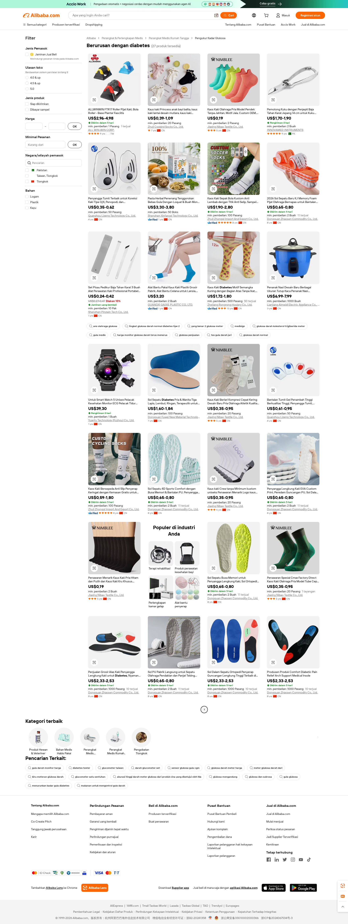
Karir (34, 836)
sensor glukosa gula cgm (186, 768)
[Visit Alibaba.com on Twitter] (284, 859)
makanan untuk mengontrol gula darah (103, 785)
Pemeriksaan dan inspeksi (106, 844)
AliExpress (116, 905)
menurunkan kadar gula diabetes (50, 785)
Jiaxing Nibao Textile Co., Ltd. (225, 126)
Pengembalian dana (219, 836)
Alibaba (91, 38)
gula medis (99, 335)
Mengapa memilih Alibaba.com (50, 813)
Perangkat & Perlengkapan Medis (122, 38)
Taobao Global (190, 905)
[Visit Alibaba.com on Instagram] (292, 859)
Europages (232, 905)
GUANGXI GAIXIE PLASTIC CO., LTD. (170, 304)
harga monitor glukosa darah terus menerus (142, 335)
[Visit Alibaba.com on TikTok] (309, 859)
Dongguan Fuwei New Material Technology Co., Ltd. (174, 417)
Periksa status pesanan (280, 829)
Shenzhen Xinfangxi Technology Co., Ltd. (173, 215)
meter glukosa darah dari (268, 768)
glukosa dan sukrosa (260, 776)
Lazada (174, 905)
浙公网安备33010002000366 (240, 918)
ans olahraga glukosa (105, 326)
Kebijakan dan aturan (103, 852)
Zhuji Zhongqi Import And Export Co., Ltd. (232, 218)
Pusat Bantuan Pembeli (221, 813)
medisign (240, 326)
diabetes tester (81, 768)
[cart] (267, 16)
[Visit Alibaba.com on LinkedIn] (276, 859)
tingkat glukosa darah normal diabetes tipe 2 (154, 326)
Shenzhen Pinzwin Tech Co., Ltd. (108, 312)
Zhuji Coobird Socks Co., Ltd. (165, 126)
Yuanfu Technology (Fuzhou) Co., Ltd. (111, 420)
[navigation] (53, 374)
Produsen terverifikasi (162, 813)
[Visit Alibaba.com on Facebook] (268, 859)
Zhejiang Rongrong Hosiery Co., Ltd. (229, 304)
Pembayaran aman (101, 813)
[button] (216, 15)
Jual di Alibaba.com (278, 813)
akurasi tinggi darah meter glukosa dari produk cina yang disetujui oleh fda (159, 776)
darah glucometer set (147, 768)
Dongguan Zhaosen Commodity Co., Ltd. (292, 218)
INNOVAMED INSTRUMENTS (285, 129)
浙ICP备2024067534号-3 (277, 918)
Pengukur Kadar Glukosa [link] (210, 38)
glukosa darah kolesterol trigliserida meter (281, 326)
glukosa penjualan (189, 335)
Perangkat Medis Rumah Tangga (169, 38)
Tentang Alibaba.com (45, 805)
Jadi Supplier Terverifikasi (282, 836)
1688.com (132, 905)
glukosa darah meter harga (226, 768)
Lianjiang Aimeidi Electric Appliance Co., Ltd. (293, 304)
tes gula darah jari (221, 335)
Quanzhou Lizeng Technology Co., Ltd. (112, 215)
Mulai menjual (274, 821)
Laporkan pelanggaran (221, 855)
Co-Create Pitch (41, 821)
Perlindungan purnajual (104, 836)
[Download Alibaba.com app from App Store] (274, 888)
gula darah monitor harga (46, 768)
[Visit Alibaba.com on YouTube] (300, 859)
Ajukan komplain (217, 829)
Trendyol (216, 905)
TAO (205, 905)
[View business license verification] (210, 918)
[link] (343, 886)
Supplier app (180, 887)
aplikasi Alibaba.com (244, 887)
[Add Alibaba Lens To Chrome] (94, 888)
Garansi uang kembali (103, 821)
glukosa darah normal (255, 335)
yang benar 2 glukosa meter (207, 326)
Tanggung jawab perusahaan (48, 829)
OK (75, 126)
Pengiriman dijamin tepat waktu (109, 829)
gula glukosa (291, 776)
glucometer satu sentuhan (90, 776)
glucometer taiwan (112, 768)
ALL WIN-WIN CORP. (101, 129)
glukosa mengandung (225, 776)
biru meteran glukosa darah (47, 776)
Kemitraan (272, 844)
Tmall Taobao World (154, 905)
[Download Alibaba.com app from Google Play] (303, 888)
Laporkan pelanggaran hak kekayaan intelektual (230, 846)
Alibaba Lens (54, 887)
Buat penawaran (159, 821)
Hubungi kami (216, 821)
